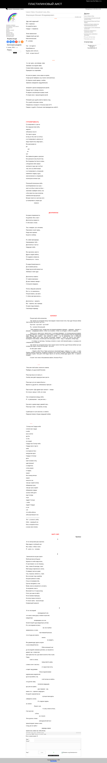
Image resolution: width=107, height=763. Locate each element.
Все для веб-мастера (89, 37)
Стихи (7, 28)
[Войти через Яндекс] (16, 42)
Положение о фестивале (12, 26)
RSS (100, 1)
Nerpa (42, 732)
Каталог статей (10, 30)
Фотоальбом (9, 32)
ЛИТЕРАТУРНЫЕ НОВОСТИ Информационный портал (91, 25)
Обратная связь (10, 35)
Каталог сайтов (10, 33)
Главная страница (10, 25)
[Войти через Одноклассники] (22, 42)
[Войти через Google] (19, 41)
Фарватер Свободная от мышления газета (90, 31)
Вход (22, 9)
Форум (8, 31)
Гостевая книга (10, 36)
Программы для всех (89, 39)
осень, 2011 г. (11, 47)
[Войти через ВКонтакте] (10, 42)
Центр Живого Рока (89, 16)
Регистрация (16, 9)
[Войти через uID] (8, 42)
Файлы (33, 12)
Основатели (9, 27)
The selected (39, 12)
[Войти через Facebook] (13, 42)
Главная (10, 9)
